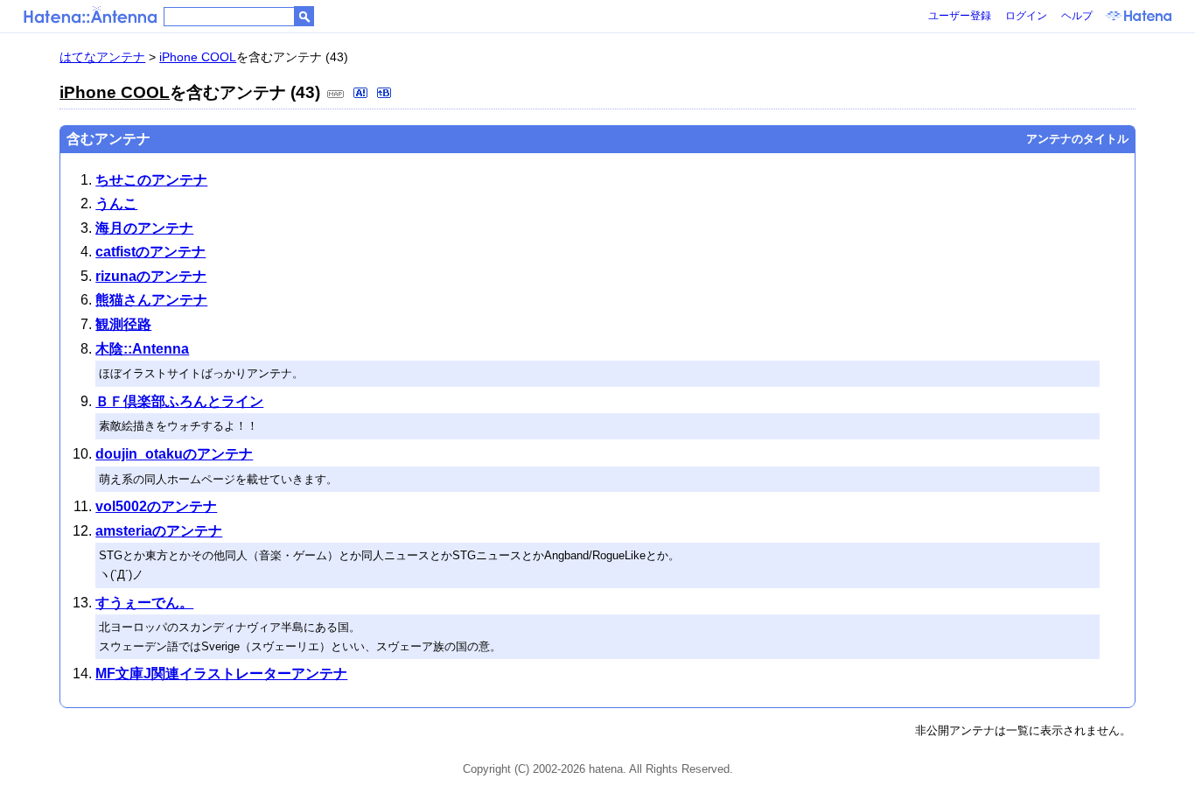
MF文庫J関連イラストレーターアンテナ (221, 673)
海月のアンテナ (144, 228)
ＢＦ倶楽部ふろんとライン (179, 401)
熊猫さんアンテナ (151, 299)
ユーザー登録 (959, 16)
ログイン (1026, 16)
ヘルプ (1077, 16)
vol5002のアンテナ (156, 506)
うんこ (116, 203)
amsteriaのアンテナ (158, 530)
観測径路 (123, 324)
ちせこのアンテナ (151, 179)
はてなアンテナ (102, 57)
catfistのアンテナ (150, 251)
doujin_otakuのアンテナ (174, 453)
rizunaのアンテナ (150, 276)
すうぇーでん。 (144, 602)
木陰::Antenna (142, 348)
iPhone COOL (197, 57)
